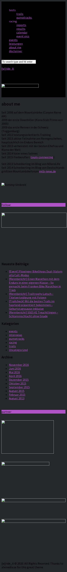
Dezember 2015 (19, 380)
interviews (15, 335)
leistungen (16, 43)
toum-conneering (42, 157)
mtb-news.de (47, 171)
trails (19, 14)
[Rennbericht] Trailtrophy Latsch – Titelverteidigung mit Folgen (31, 295)
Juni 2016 (15, 368)
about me (15, 47)
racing (13, 342)
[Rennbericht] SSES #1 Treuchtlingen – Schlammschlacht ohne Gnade (33, 314)
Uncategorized (18, 350)
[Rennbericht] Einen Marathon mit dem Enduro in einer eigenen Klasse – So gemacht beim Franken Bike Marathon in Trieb (35, 284)
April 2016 (15, 376)
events (13, 40)
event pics (22, 36)
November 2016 (19, 365)
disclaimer (15, 51)
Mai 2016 (14, 372)
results (20, 29)
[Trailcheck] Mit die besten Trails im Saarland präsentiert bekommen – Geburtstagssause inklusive (32, 305)
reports (21, 25)
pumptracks (24, 17)
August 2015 (16, 391)
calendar (21, 32)
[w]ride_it (7, 68)
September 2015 (19, 387)
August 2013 (16, 398)
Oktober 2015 (17, 383)
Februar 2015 (17, 394)
